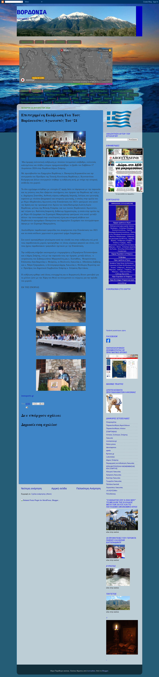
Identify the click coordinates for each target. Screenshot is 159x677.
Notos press (111, 444)
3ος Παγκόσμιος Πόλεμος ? (31, 95)
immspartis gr (27, 395)
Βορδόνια (108, 98)
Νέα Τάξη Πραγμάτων (99, 91)
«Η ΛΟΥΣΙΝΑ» (111, 491)
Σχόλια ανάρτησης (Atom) (41, 494)
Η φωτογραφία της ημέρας (121, 91)
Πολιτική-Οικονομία (52, 91)
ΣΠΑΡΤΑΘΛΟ (111, 432)
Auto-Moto (67, 91)
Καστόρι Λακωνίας (113, 478)
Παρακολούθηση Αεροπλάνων (118, 425)
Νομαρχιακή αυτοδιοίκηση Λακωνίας (120, 463)
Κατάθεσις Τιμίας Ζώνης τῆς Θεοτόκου (122, 263)
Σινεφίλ (118, 98)
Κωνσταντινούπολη (62, 102)
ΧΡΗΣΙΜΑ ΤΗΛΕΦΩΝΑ (55, 42)
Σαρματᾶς (131, 238)
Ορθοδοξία (36, 91)
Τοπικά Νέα (103, 95)
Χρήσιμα (83, 95)
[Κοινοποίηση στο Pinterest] (43, 404)
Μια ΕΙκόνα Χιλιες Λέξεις (55, 95)
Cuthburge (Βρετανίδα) (122, 274)
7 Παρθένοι (127, 269)
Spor (113, 95)
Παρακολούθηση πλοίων (115, 428)
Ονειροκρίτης (111, 422)
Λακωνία (122, 95)
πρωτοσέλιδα (121, 194)
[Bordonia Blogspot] (108, 342)
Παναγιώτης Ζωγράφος (99, 102)
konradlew (91, 671)
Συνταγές (133, 95)
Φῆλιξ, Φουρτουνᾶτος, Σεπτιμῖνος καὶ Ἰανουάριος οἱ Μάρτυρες (122, 245)
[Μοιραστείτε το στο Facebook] (40, 404)
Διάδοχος (120, 269)
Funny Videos (81, 91)
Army (92, 95)
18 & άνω (85, 98)
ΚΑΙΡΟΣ (39, 42)
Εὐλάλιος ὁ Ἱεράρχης (119, 243)
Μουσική (72, 95)
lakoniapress (111, 447)
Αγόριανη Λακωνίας (113, 475)
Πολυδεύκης (111, 494)
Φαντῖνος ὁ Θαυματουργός (118, 236)
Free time (52, 98)
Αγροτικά (96, 98)
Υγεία (23, 98)
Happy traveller (80, 102)
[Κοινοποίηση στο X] (38, 404)
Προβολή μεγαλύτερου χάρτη (116, 330)
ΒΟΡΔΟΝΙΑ (32, 12)
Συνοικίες (115, 102)
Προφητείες (64, 98)
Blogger (105, 671)
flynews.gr (110, 454)
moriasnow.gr (111, 441)
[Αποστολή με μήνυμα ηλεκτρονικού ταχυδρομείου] (33, 404)
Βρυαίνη (113, 240)
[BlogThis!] (36, 404)
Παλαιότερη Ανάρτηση (88, 488)
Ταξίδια (75, 98)
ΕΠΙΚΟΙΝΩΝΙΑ (74, 42)
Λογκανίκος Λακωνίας (114, 487)
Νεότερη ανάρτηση (31, 488)
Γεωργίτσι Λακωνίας (114, 481)
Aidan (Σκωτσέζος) (125, 272)
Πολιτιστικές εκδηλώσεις (30, 102)
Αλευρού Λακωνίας (113, 472)
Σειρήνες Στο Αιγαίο (36, 98)
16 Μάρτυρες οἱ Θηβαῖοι (124, 240)
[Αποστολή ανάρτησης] (26, 407)
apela (108, 450)
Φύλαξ (119, 247)
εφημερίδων (131, 194)
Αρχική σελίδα (26, 42)
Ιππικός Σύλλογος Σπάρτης (117, 435)
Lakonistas (110, 457)
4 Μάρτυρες (121, 267)
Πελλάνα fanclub (112, 484)
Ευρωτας (47, 102)
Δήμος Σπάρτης (112, 460)
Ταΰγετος (128, 98)
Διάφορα (24, 91)
